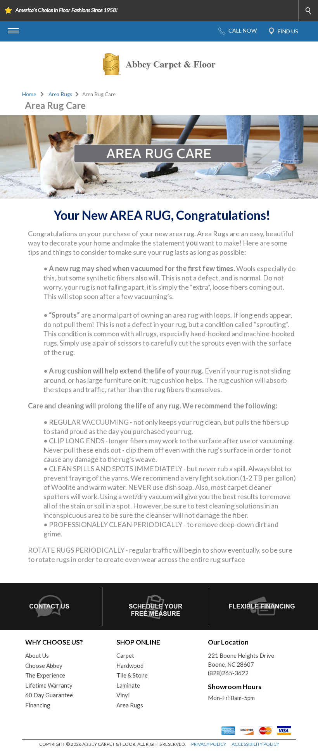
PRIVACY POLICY (208, 744)
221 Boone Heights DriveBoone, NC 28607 (241, 660)
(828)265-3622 (228, 672)
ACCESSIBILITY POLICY (255, 744)
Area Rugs (60, 94)
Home (29, 94)
